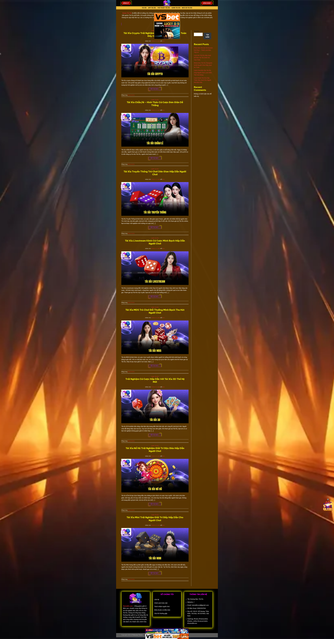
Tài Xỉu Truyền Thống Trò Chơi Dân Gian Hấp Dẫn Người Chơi (155, 173)
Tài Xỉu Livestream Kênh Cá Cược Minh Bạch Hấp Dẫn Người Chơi (155, 242)
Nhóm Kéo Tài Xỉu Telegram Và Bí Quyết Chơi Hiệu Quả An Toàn (203, 65)
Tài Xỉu (144, 8)
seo (164, 41)
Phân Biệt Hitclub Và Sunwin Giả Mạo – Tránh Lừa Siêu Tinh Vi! (203, 50)
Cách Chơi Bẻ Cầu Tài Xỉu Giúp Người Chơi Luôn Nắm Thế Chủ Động (203, 73)
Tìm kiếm (196, 31)
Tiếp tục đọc (155, 89)
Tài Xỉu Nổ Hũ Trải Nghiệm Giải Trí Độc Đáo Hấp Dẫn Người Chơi (155, 449)
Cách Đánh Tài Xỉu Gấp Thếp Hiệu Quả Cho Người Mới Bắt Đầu (202, 80)
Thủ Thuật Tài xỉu (163, 8)
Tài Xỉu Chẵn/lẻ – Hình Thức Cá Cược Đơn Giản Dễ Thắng (155, 104)
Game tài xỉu (176, 8)
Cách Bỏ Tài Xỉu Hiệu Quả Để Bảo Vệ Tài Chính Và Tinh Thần (202, 58)
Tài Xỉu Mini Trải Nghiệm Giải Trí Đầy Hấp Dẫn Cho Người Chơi (155, 519)
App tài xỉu (152, 8)
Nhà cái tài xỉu (187, 8)
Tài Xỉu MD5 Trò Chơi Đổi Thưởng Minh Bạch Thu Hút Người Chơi (154, 311)
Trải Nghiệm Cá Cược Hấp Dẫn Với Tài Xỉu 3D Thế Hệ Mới (154, 380)
